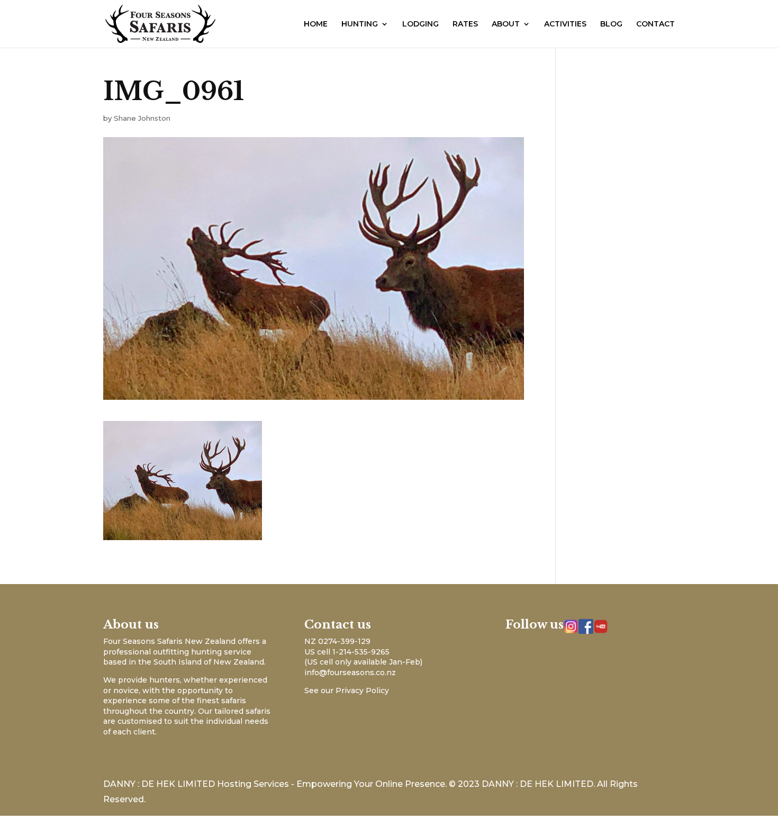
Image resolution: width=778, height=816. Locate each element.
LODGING (420, 24)
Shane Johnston (142, 118)
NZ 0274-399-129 (337, 641)
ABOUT (506, 24)
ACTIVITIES (565, 24)
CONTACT (655, 24)
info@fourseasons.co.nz (350, 672)
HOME (316, 24)
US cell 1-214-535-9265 (347, 652)
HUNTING (359, 24)
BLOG (611, 24)
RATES (465, 24)
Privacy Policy (362, 690)
